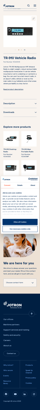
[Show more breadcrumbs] (6, 8)
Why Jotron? (8, 365)
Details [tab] (20, 185)
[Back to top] (32, 314)
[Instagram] (34, 394)
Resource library (7, 382)
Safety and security (11, 335)
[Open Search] (28, 5)
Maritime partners (11, 325)
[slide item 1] (18, 49)
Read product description (13, 89)
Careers (6, 340)
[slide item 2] (21, 49)
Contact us (11, 353)
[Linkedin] (24, 394)
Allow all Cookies (20, 222)
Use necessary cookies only (20, 229)
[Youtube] (15, 394)
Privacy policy (31, 378)
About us (7, 346)
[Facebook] (6, 394)
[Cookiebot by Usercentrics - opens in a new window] (28, 179)
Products (29, 365)
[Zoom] (33, 18)
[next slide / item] (24, 50)
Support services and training (16, 330)
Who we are (8, 370)
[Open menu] (34, 5)
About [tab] (33, 185)
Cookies (29, 383)
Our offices (8, 319)
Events (6, 376)
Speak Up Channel (29, 372)
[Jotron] (9, 5)
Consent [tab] (7, 185)
